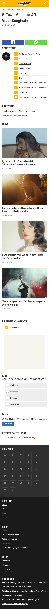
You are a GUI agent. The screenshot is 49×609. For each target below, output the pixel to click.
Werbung (5, 509)
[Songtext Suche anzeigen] (45, 3)
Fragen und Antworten (10, 535)
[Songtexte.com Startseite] (24, 3)
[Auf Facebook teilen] (13, 42)
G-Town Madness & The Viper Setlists (19, 438)
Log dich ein (6, 111)
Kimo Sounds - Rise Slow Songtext (15, 604)
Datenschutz (7, 539)
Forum (4, 531)
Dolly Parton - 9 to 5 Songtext (13, 595)
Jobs (4, 513)
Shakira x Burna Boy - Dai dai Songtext (16, 587)
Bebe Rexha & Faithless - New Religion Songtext (20, 599)
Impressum (6, 543)
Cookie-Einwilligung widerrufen (14, 548)
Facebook (6, 561)
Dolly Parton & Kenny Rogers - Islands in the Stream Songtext (25, 591)
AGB (15, 539)
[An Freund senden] (36, 42)
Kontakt (5, 517)
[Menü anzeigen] (3, 3)
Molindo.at (6, 565)
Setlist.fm (6, 569)
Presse (4, 505)
